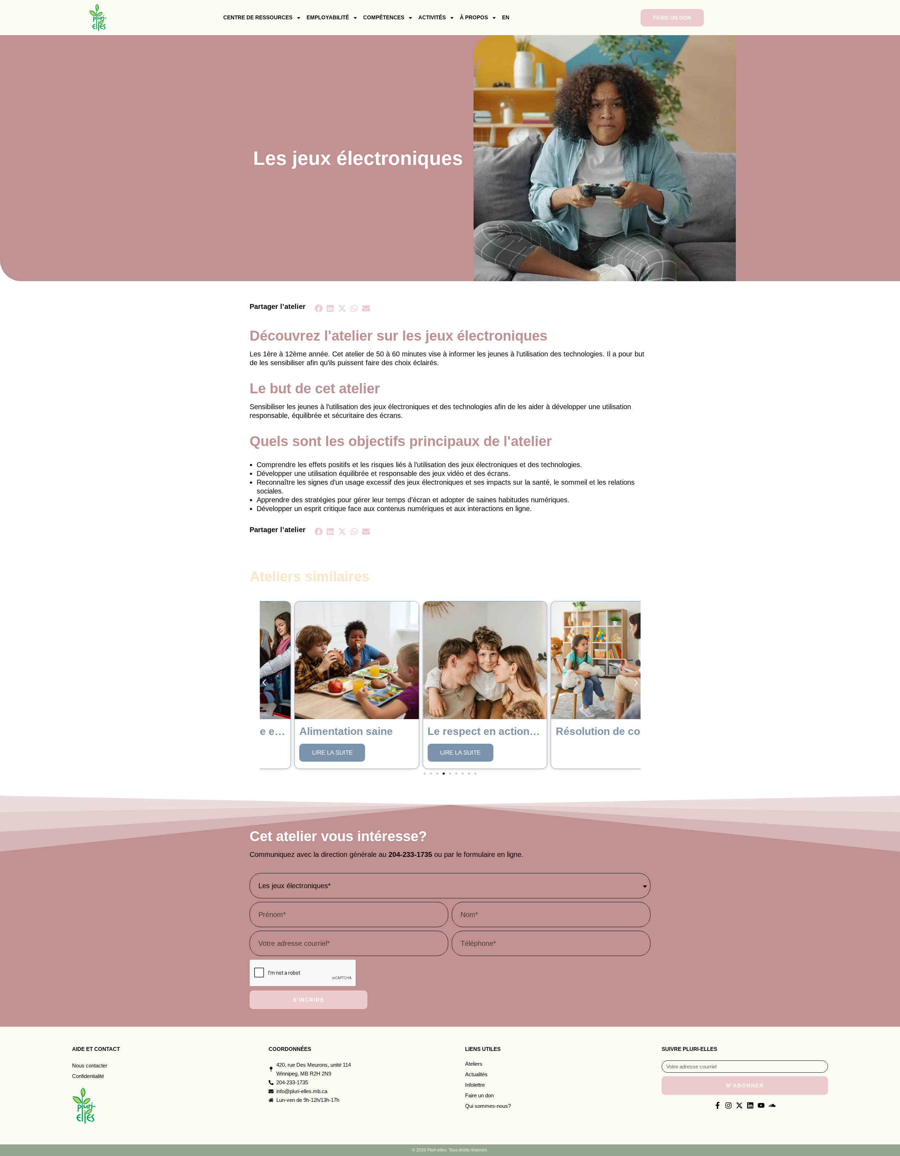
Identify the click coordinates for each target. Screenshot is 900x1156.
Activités (432, 17)
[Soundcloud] (772, 1105)
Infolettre (475, 1085)
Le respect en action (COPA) (463, 731)
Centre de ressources (257, 17)
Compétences (383, 17)
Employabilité (328, 17)
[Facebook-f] (717, 1105)
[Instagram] (728, 1105)
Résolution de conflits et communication (622, 731)
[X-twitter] (739, 1105)
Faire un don (479, 1095)
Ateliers (473, 1064)
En (505, 17)
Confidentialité (88, 1076)
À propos (474, 17)
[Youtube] (761, 1105)
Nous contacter (89, 1065)
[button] (318, 308)
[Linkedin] (750, 1105)
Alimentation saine (311, 731)
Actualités (476, 1074)
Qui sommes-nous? (488, 1106)
